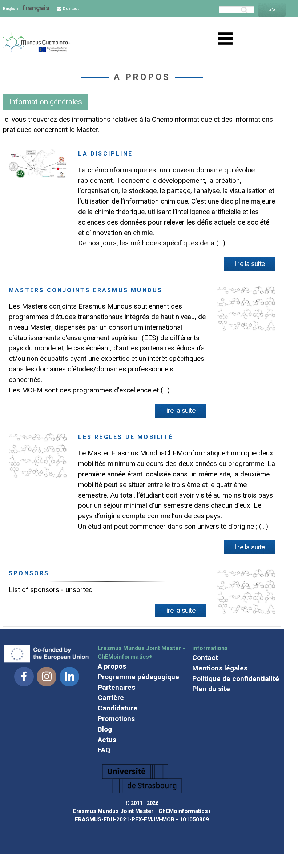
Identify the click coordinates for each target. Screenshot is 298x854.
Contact (70, 8)
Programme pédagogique (138, 677)
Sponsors (29, 573)
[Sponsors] (246, 612)
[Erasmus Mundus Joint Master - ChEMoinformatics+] (36, 50)
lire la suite (250, 263)
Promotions (116, 718)
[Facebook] (24, 676)
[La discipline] (38, 176)
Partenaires (116, 687)
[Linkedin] (69, 676)
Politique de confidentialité (235, 678)
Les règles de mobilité (125, 437)
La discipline (105, 153)
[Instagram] (46, 676)
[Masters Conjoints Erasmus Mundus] (246, 328)
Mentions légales (219, 668)
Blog (105, 729)
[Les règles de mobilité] (38, 475)
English (11, 8)
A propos (112, 666)
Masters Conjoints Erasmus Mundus (85, 290)
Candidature (117, 708)
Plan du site (211, 689)
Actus (107, 740)
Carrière (111, 697)
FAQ (104, 750)
